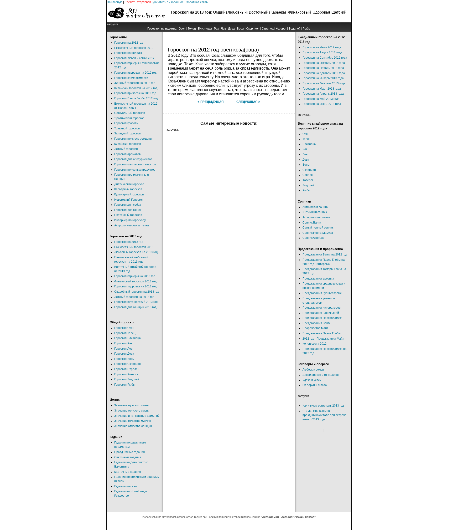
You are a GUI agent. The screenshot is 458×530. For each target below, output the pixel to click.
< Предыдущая (211, 102)
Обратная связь (197, 2)
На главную (114, 2)
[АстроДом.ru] (137, 21)
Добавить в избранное (168, 2)
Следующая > (248, 102)
